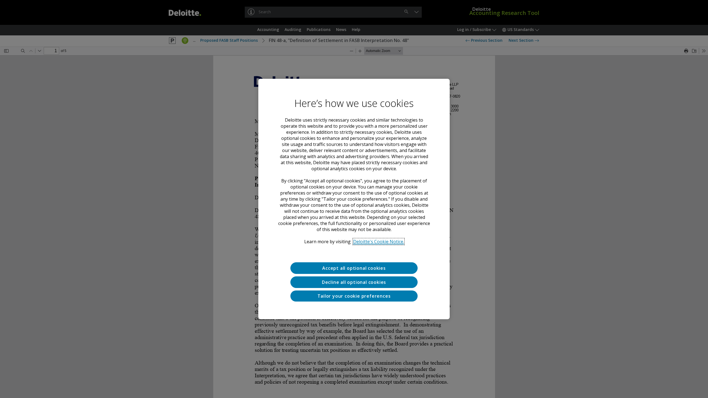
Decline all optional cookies (354, 282)
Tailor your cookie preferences (354, 296)
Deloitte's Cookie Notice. (378, 242)
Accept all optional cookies (354, 268)
